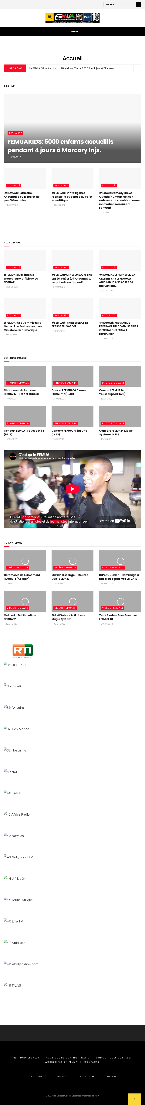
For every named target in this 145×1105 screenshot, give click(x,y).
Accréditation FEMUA (61, 1061)
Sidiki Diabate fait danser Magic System (69, 617)
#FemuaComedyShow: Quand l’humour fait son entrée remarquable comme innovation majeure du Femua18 (119, 200)
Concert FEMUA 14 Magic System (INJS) (116, 432)
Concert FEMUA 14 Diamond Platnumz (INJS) (70, 392)
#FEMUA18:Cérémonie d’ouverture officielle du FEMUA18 (21, 278)
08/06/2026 (11, 205)
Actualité (15, 133)
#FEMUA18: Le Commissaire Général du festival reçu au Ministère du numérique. (23, 326)
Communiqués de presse (114, 1057)
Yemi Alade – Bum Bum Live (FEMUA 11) (118, 617)
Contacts (91, 1061)
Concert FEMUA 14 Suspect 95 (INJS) (24, 432)
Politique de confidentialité (67, 1057)
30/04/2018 (59, 624)
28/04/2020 (59, 583)
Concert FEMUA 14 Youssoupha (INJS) (112, 392)
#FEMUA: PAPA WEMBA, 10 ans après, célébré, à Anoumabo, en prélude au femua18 (72, 278)
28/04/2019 (11, 624)
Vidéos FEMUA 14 (17, 567)
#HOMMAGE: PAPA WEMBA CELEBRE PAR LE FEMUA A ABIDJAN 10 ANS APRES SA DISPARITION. (117, 280)
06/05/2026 (11, 287)
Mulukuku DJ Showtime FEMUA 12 (20, 617)
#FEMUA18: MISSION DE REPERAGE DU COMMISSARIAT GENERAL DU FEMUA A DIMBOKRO (118, 328)
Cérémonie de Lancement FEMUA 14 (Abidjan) (22, 577)
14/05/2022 (106, 439)
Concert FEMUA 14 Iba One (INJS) (69, 432)
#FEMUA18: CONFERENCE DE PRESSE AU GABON (70, 324)
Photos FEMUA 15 (18, 383)
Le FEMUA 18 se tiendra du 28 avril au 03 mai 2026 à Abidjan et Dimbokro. (72, 68)
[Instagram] (16, 5)
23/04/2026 (107, 290)
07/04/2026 (107, 338)
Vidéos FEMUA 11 (65, 608)
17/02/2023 (11, 399)
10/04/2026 (59, 331)
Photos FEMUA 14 (66, 383)
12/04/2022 (11, 583)
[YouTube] (21, 5)
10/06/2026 (15, 157)
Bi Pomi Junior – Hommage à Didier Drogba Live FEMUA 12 (119, 577)
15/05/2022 (59, 399)
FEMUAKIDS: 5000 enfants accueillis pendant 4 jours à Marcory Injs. (60, 145)
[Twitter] (11, 5)
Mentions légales (26, 1057)
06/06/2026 (59, 205)
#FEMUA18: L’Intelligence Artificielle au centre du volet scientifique (72, 196)
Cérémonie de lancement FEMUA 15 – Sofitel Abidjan (22, 392)
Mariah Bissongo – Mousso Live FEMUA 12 (70, 577)
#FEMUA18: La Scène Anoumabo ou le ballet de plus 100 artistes (21, 196)
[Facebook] (5, 5)
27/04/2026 (59, 287)
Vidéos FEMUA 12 (65, 567)
